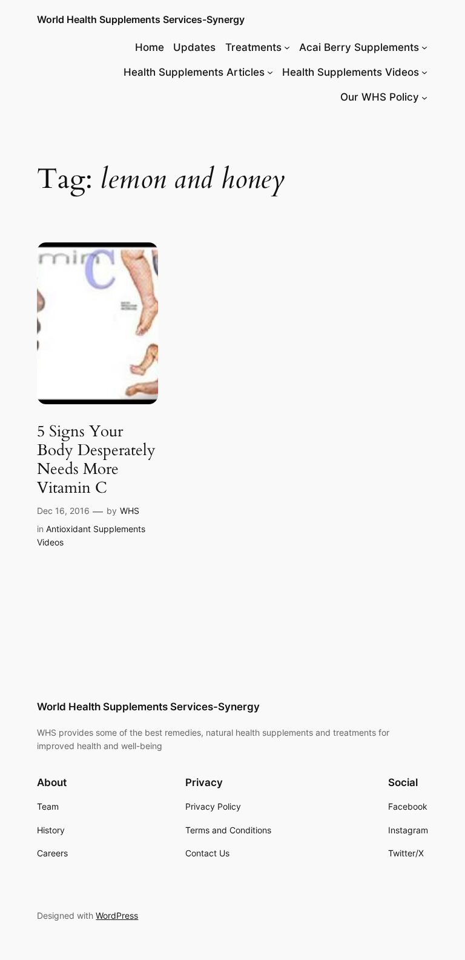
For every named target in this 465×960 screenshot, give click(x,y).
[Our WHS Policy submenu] (424, 97)
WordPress (117, 915)
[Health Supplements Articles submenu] (270, 72)
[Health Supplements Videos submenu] (424, 72)
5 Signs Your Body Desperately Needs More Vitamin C (96, 459)
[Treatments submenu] (287, 47)
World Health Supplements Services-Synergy (141, 19)
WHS (129, 510)
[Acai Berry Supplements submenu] (424, 47)
